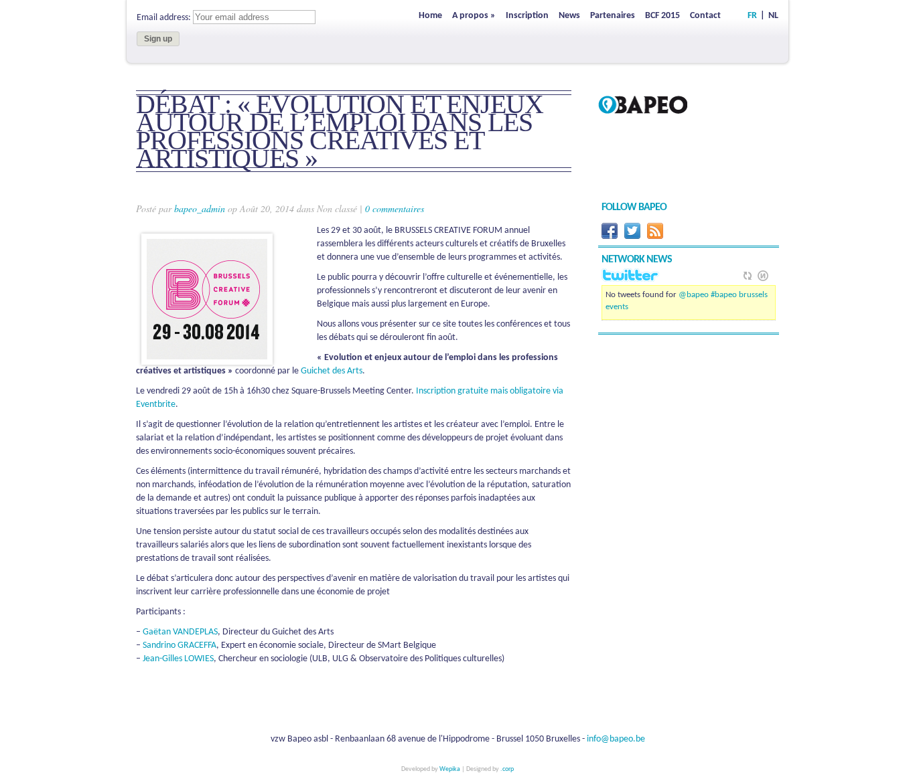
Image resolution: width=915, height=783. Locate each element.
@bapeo (694, 294)
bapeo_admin (199, 208)
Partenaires (612, 16)
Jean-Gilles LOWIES (178, 659)
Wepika (449, 769)
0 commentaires (394, 208)
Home (430, 16)
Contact (705, 16)
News (569, 16)
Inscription (527, 16)
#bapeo (724, 294)
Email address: (165, 18)
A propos (474, 16)
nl (773, 16)
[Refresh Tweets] (747, 275)
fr (752, 16)
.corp (507, 769)
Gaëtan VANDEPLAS (180, 632)
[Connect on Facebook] (610, 236)
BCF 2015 (662, 16)
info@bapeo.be (616, 739)
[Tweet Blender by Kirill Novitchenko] (763, 275)
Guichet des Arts (331, 371)
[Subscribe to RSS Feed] (655, 236)
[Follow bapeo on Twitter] (632, 236)
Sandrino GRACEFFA (179, 645)
